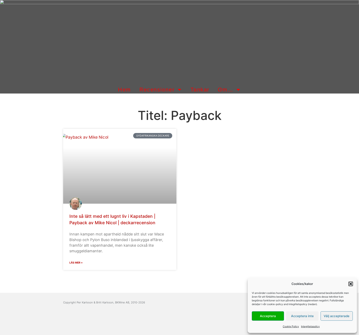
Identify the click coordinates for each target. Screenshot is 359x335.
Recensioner (157, 89)
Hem (124, 89)
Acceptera (268, 316)
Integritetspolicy (310, 326)
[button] (351, 284)
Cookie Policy (291, 326)
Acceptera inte (302, 316)
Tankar (200, 89)
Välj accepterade (336, 316)
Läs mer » (76, 262)
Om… (225, 89)
